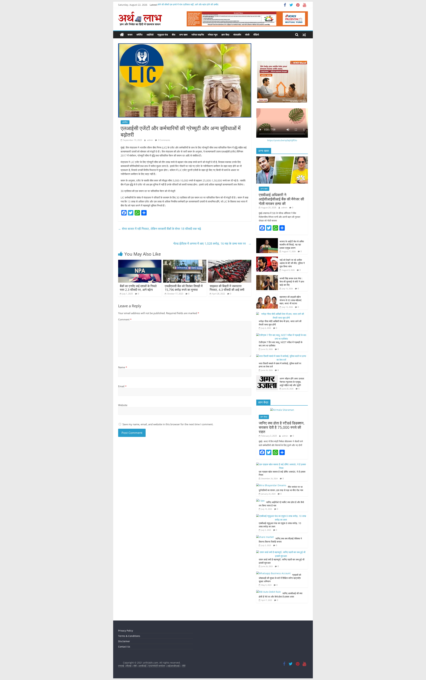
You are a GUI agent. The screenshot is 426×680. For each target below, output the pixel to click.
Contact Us (124, 646)
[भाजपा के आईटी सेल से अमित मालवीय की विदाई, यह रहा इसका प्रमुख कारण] (267, 239)
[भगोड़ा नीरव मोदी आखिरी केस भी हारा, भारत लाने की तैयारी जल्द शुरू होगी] (281, 313)
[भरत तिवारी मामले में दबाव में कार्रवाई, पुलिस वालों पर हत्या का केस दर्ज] (281, 356)
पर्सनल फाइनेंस (198, 34)
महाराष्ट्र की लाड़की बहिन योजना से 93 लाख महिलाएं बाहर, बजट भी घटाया (290, 300)
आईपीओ (150, 34)
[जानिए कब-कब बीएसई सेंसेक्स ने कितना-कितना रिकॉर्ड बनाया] (265, 537)
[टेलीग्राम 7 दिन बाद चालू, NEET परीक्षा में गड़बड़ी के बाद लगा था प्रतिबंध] (281, 335)
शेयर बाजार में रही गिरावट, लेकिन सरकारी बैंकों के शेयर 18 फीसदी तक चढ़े (160, 229)
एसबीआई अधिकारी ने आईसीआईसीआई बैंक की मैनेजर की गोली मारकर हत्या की (281, 199)
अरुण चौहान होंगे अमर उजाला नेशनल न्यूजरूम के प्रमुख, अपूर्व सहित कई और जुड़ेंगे (292, 382)
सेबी (135, 665)
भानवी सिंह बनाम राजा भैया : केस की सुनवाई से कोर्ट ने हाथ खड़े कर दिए (292, 281)
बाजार (130, 34)
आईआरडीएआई (173, 665)
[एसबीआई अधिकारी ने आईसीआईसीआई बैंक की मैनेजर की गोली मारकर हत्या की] (282, 158)
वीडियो (256, 34)
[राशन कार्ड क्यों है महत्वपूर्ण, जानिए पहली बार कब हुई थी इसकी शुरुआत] (281, 552)
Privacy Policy (125, 630)
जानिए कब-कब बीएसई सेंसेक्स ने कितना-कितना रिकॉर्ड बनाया (280, 540)
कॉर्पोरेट (139, 34)
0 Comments (164, 140)
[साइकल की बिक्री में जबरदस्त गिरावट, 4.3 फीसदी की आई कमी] (229, 262)
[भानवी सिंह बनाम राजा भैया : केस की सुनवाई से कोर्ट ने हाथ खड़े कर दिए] (267, 276)
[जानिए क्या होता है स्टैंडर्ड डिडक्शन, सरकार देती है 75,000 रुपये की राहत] (282, 409)
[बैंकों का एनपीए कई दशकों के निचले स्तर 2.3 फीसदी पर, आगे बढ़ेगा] (139, 262)
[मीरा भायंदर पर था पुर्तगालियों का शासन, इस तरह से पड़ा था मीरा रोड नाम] (271, 485)
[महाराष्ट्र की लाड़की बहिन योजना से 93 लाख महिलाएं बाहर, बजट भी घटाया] (267, 295)
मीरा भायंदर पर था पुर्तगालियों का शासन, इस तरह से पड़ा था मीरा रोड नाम (281, 488)
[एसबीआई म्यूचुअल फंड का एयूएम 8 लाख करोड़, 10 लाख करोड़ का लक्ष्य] (281, 516)
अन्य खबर (183, 34)
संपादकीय (237, 34)
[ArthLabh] (122, 34)
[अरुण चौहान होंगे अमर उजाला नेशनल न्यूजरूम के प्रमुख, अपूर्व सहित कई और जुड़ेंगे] (267, 377)
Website (122, 405)
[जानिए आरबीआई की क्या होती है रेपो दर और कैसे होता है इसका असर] (268, 591)
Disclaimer (124, 641)
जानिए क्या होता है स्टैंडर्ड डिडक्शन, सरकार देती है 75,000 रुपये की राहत (282, 427)
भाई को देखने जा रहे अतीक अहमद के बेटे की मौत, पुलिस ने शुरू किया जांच (292, 263)
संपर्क (247, 34)
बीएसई (128, 665)
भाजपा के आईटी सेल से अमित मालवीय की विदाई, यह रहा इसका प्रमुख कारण (292, 244)
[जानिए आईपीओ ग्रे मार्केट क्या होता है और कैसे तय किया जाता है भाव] (260, 500)
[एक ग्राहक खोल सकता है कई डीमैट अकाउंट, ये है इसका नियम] (281, 464)
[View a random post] (304, 34)
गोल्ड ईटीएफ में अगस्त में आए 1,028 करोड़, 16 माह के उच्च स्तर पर (212, 243)
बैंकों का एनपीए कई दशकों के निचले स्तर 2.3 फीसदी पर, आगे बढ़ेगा (138, 288)
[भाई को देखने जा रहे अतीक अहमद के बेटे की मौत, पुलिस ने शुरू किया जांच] (267, 258)
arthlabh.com (150, 662)
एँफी (183, 665)
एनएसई (121, 665)
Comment (124, 319)
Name (122, 367)
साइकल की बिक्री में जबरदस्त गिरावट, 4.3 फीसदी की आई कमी (227, 288)
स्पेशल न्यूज (212, 34)
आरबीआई (143, 665)
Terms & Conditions (129, 636)
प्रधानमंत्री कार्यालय (156, 665)
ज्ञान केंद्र (225, 34)
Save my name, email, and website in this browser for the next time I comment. (167, 424)
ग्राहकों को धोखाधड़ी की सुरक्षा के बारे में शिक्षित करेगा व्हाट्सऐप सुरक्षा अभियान (280, 578)
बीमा (173, 34)
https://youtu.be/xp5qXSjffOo (282, 140)
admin (150, 140)
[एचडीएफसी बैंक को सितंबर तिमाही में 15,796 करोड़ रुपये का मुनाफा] (184, 262)
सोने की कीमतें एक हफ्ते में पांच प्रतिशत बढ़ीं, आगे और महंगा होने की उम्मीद (188, 4)
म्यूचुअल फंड (162, 34)
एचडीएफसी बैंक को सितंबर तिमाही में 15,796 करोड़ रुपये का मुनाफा (184, 288)
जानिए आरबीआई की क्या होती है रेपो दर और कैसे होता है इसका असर (280, 595)
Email (122, 386)
